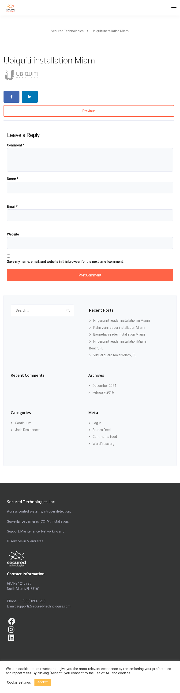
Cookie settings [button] (19, 682)
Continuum (23, 423)
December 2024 (104, 386)
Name (12, 178)
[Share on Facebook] (11, 97)
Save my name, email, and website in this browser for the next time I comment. (65, 261)
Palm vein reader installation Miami (119, 327)
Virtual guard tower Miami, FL (114, 355)
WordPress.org (103, 444)
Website (13, 234)
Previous (88, 111)
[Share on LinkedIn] (30, 97)
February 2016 (103, 392)
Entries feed (102, 430)
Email (12, 206)
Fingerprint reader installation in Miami (121, 320)
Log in (97, 423)
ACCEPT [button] (42, 682)
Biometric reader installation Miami (119, 334)
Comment (15, 145)
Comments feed (105, 437)
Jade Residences (27, 430)
